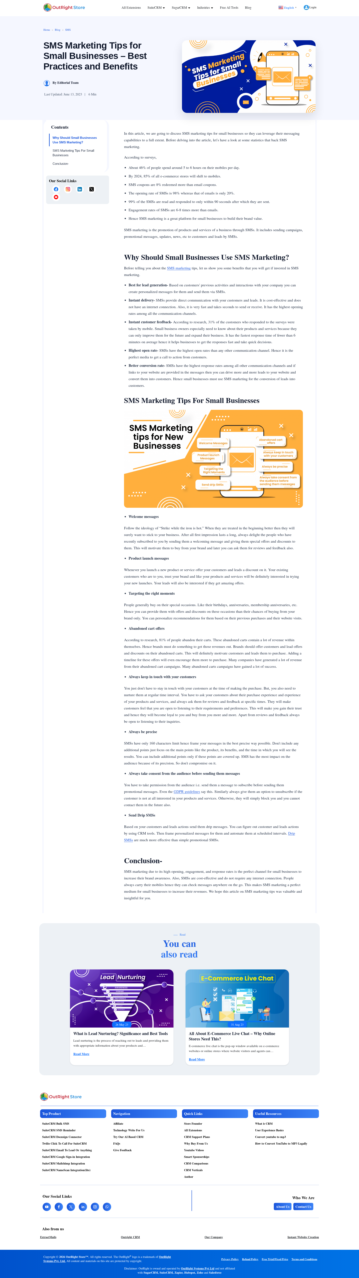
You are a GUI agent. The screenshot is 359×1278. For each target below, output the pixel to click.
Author (188, 1176)
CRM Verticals (193, 1170)
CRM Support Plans (197, 1137)
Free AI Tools (229, 7)
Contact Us (303, 1206)
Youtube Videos (194, 1150)
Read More (81, 1053)
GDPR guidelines (187, 791)
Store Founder (193, 1123)
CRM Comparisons (196, 1163)
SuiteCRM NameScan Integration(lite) (66, 1170)
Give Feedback (122, 1150)
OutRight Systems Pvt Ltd (197, 1268)
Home (46, 30)
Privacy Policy (230, 1259)
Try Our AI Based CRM (128, 1137)
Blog (248, 7)
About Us (282, 1206)
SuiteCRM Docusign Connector (62, 1137)
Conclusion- (61, 163)
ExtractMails (48, 1237)
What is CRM (264, 1123)
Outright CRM (130, 1237)
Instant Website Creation (303, 1237)
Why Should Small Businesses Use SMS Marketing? (75, 140)
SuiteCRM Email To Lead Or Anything (67, 1150)
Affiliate (118, 1123)
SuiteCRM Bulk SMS (55, 1123)
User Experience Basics (269, 1130)
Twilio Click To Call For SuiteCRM (64, 1143)
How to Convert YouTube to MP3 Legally (281, 1143)
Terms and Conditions (304, 1259)
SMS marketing (179, 267)
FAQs (116, 1143)
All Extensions (131, 7)
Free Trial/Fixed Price (275, 1259)
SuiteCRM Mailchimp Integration (63, 1163)
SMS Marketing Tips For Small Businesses (73, 153)
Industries (204, 7)
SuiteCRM (155, 7)
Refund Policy (250, 1259)
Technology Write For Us (128, 1130)
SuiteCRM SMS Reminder (59, 1130)
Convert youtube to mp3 (270, 1137)
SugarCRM (180, 7)
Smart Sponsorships (196, 1157)
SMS (68, 30)
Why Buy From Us (196, 1143)
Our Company (214, 1237)
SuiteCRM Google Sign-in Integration (66, 1157)
